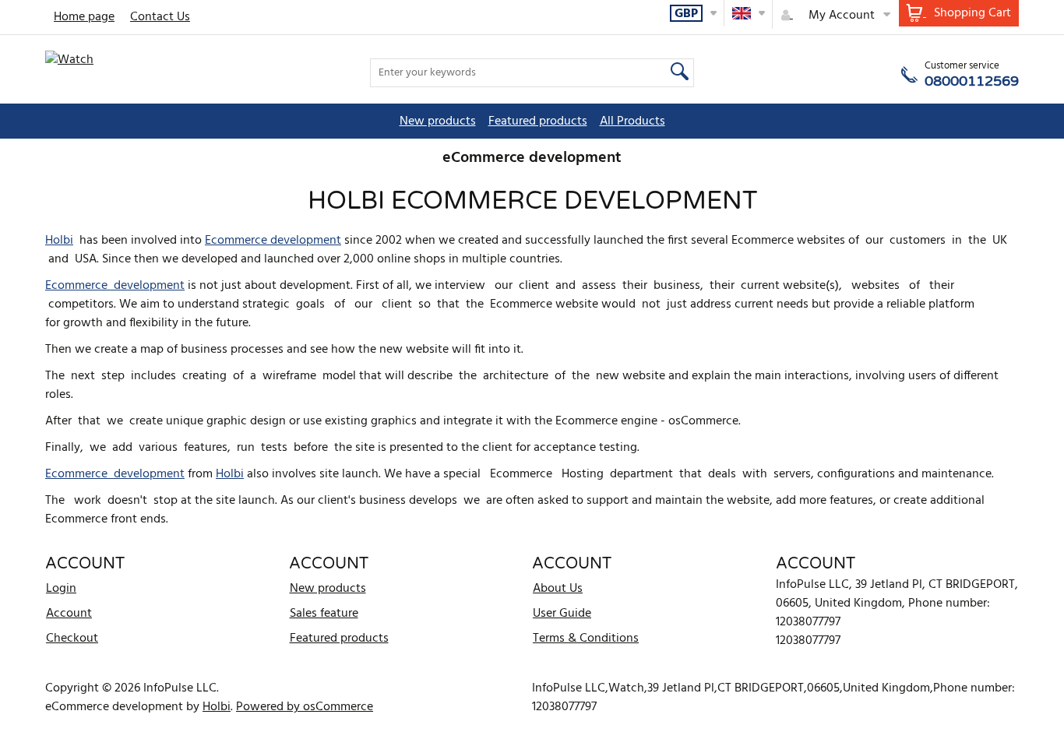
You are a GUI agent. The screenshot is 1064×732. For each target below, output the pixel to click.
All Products (632, 121)
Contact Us (160, 17)
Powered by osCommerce (304, 707)
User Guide (562, 614)
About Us (558, 589)
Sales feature (324, 614)
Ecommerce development (273, 241)
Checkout (72, 638)
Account (69, 614)
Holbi (59, 241)
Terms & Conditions (586, 638)
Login (61, 589)
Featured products (537, 121)
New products (438, 121)
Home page (84, 17)
